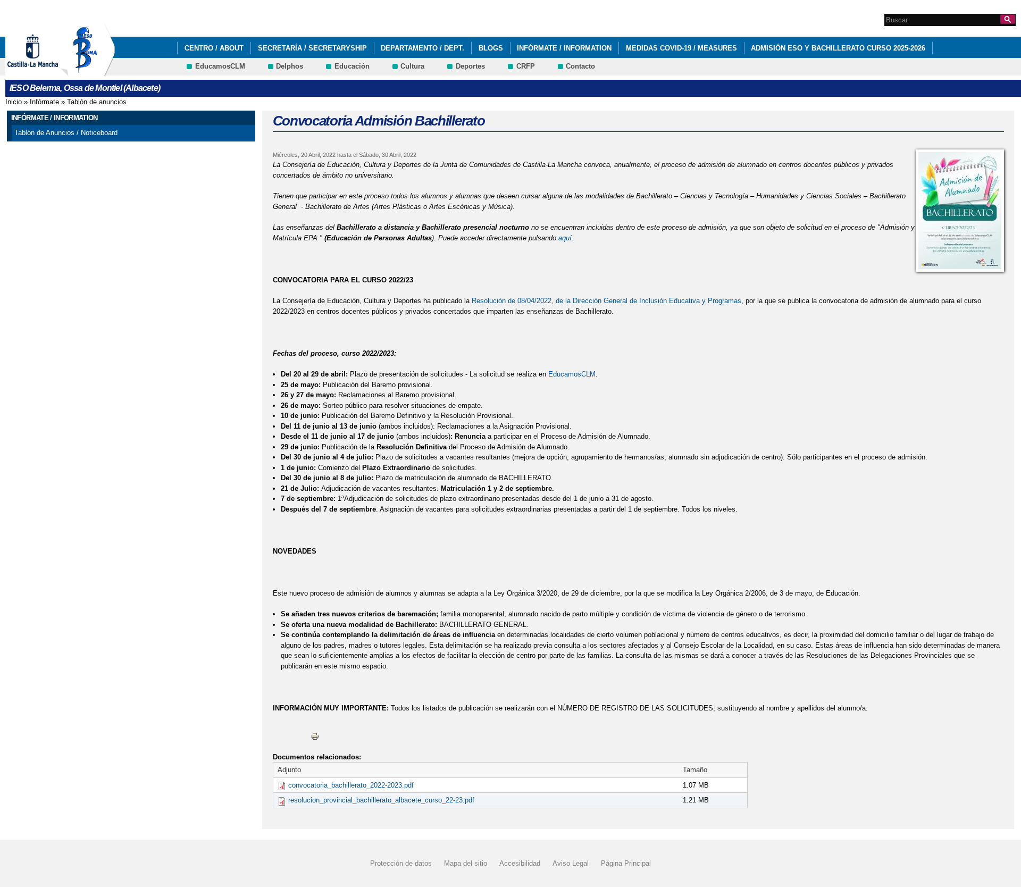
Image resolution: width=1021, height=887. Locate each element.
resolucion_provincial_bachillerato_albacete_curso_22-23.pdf (381, 800)
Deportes (470, 66)
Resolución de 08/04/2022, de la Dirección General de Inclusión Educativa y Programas (606, 301)
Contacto (580, 66)
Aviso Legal (571, 863)
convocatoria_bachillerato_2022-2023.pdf (351, 785)
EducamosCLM (220, 66)
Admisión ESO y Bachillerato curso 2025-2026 (838, 48)
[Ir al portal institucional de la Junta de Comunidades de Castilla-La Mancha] (46, 71)
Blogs (491, 48)
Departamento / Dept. (422, 48)
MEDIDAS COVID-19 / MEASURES (681, 48)
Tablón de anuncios (97, 102)
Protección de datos (401, 863)
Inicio (13, 102)
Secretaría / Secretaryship (312, 48)
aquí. (566, 238)
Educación (352, 66)
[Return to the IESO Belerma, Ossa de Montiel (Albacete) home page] (88, 71)
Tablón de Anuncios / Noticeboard (66, 133)
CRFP (525, 66)
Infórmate (44, 102)
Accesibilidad (519, 863)
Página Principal (626, 863)
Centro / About (214, 48)
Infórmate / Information (564, 48)
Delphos (289, 66)
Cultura (412, 66)
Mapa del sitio (465, 863)
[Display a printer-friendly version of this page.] (315, 736)
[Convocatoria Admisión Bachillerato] (960, 210)
